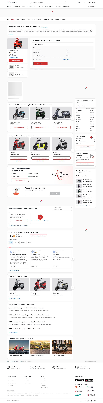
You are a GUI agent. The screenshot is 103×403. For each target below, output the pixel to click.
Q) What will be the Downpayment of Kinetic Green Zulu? (24, 329)
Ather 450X (56, 293)
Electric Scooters (16, 298)
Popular (83, 105)
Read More (11, 34)
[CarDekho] (79, 387)
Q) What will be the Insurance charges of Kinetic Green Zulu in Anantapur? (28, 315)
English (79, 2)
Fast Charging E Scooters (59, 355)
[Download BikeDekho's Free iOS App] (79, 380)
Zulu (8, 19)
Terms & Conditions (11, 383)
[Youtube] (91, 401)
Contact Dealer (19, 220)
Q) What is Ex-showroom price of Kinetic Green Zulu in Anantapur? (27, 322)
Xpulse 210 (47, 393)
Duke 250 (22, 395)
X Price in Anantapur (62, 158)
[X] (88, 401)
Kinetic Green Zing (87, 184)
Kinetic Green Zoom (87, 189)
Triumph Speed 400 (59, 393)
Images (17, 19)
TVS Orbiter (17, 73)
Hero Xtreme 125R (67, 393)
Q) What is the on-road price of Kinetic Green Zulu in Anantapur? (26, 308)
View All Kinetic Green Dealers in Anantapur (18, 225)
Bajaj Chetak (13, 293)
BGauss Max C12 (35, 122)
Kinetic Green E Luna (15, 122)
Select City (92, 6)
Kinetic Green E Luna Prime (87, 195)
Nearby (77, 105)
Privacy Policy (10, 385)
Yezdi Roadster (52, 393)
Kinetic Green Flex (87, 200)
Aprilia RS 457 (17, 395)
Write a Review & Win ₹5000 (38, 236)
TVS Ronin (42, 393)
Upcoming (84, 175)
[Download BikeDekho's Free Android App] (89, 380)
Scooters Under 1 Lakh (37, 355)
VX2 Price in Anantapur (19, 158)
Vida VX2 (17, 65)
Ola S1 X (55, 152)
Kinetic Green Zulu (13, 50)
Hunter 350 (9, 393)
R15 (33, 393)
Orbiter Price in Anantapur (40, 158)
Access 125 (37, 393)
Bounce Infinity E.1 (57, 122)
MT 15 (24, 393)
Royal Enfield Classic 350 (17, 393)
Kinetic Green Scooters (85, 205)
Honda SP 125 (28, 393)
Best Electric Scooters (16, 355)
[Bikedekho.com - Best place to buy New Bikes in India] (12, 2)
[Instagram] (95, 401)
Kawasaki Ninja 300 (28, 395)
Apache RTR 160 (10, 395)
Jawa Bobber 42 (36, 395)
